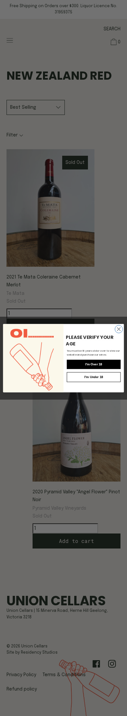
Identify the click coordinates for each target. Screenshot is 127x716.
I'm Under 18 (93, 376)
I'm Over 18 (93, 364)
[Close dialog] (119, 329)
